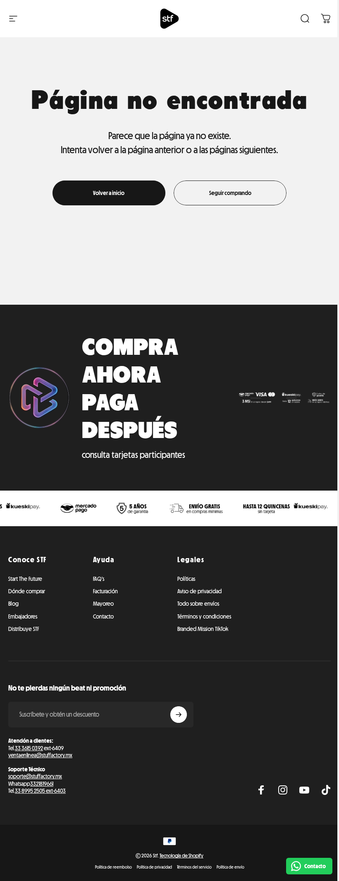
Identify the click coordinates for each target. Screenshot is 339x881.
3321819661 (41, 784)
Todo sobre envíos (198, 604)
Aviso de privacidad (199, 591)
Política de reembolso (113, 867)
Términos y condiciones (204, 616)
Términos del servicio (194, 867)
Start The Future (25, 579)
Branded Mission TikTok (202, 629)
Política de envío (230, 867)
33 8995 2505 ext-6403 (40, 791)
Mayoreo (103, 604)
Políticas (186, 579)
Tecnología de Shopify (181, 855)
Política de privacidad (154, 867)
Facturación (105, 591)
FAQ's (98, 579)
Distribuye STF (23, 629)
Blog (13, 604)
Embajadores (22, 616)
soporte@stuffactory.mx (35, 776)
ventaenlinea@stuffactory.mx (40, 755)
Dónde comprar (26, 591)
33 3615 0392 (29, 748)
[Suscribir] (178, 714)
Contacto (103, 616)
